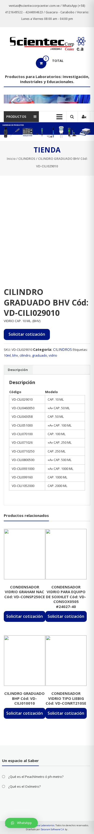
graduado (39, 355)
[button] (21, 823)
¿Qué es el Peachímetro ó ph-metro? (35, 776)
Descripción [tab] (18, 369)
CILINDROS (26, 158)
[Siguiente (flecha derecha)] (85, 417)
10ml (7, 355)
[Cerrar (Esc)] (77, 5)
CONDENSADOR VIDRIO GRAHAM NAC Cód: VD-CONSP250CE (24, 591)
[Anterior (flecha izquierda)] (9, 417)
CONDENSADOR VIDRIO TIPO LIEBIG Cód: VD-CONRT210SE (66, 698)
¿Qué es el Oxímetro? (24, 786)
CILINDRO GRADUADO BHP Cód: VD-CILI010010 (24, 698)
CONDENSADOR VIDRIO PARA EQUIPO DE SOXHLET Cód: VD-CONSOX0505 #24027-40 (66, 596)
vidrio (53, 355)
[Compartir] (66, 5)
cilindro (25, 355)
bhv (15, 355)
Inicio (11, 158)
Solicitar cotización (27, 334)
